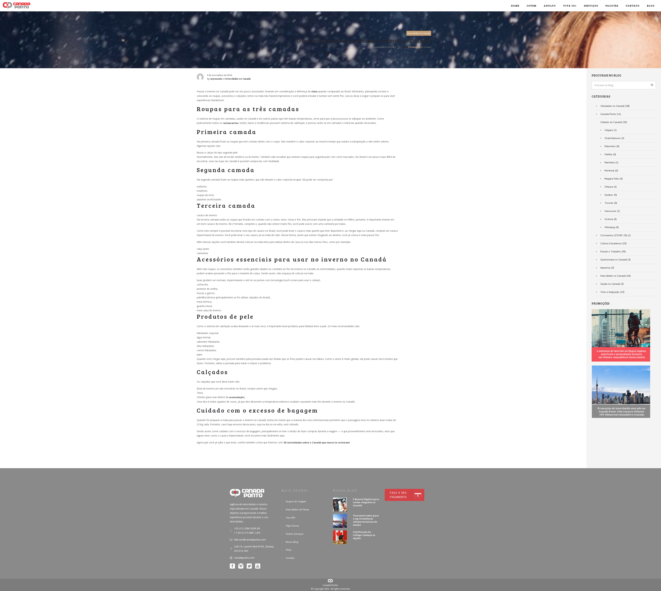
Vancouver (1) (612, 211)
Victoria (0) (611, 219)
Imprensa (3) (607, 267)
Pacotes (611, 5)
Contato (633, 5)
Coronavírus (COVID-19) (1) (615, 235)
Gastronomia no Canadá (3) (615, 259)
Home (515, 5)
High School (292, 525)
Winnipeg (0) (612, 227)
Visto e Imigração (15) (612, 292)
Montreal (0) (611, 170)
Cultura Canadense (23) (613, 243)
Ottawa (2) (611, 186)
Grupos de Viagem (296, 501)
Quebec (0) (611, 195)
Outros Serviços (294, 534)
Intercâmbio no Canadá (418, 33)
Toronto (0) (611, 203)
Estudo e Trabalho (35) (613, 251)
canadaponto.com (244, 557)
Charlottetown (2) (614, 138)
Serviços (591, 5)
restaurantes (230, 123)
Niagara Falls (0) (614, 178)
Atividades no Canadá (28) (614, 106)
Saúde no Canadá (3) (612, 284)
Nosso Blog (292, 542)
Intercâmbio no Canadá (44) (615, 275)
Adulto (550, 5)
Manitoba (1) (611, 162)
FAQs (289, 550)
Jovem (532, 5)
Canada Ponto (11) (610, 114)
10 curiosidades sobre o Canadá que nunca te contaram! (317, 442)
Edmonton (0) (612, 146)
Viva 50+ (570, 5)
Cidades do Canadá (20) (613, 122)
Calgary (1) (611, 130)
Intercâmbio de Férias (297, 509)
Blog (651, 5)
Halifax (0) (610, 154)
